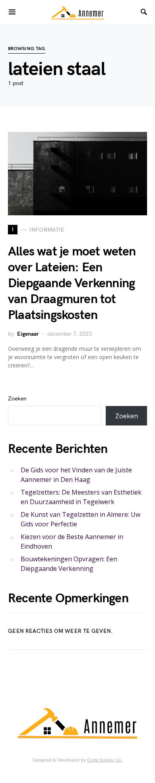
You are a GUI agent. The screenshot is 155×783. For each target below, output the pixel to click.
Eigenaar (28, 334)
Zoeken (17, 398)
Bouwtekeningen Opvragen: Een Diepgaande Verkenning (69, 564)
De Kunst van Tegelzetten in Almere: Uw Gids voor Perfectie (80, 519)
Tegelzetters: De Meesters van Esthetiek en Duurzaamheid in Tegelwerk (81, 497)
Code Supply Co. (105, 760)
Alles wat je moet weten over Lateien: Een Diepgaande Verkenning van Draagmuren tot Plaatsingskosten (72, 283)
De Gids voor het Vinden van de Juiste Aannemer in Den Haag (76, 475)
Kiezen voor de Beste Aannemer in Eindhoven (72, 541)
